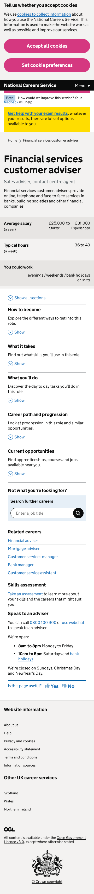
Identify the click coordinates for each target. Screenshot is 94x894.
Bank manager (21, 564)
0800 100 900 (43, 622)
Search (78, 513)
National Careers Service (30, 85)
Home (12, 140)
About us (11, 725)
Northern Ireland (17, 809)
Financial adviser (23, 540)
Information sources (20, 765)
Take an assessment (25, 593)
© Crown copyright (47, 881)
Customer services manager (33, 556)
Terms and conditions (20, 757)
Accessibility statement (22, 749)
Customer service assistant (32, 572)
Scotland (11, 793)
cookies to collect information (44, 14)
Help (7, 733)
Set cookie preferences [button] (47, 65)
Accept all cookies (47, 46)
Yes (54, 686)
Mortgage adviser (24, 548)
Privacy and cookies (19, 741)
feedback (11, 102)
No (71, 686)
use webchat (73, 622)
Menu (80, 85)
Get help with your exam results (38, 113)
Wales (9, 801)
